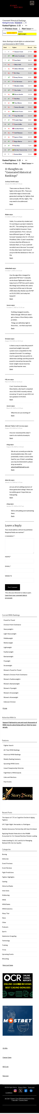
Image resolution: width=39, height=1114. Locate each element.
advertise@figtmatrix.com (20, 467)
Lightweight (8, 647)
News (4, 918)
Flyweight (7, 661)
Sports (4, 931)
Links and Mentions (10, 777)
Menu (32, 3)
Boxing (4, 854)
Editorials (5, 859)
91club (5, 708)
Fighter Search (8, 745)
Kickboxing (6, 895)
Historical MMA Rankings (12, 754)
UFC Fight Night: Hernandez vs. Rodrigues (16, 824)
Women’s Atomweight (11, 697)
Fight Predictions (8, 872)
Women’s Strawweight (11, 693)
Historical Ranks (7, 886)
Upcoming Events (8, 954)
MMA (4, 900)
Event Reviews (7, 868)
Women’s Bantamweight (12, 684)
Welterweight (8, 643)
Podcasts (5, 927)
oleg (8, 444)
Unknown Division (10, 702)
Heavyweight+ (8, 629)
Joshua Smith (10, 181)
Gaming (4, 881)
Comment (10, 536)
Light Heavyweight (10, 634)
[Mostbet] (18, 1035)
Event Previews (7, 863)
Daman (13, 1098)
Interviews (5, 891)
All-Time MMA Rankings (12, 750)
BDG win (5, 1067)
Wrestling (5, 959)
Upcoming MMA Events (11, 763)
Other (4, 922)
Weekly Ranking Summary (12, 759)
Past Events (8, 782)
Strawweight (8, 665)
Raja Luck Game (8, 965)
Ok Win (5, 1048)
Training (5, 945)
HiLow (7, 379)
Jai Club (7, 1098)
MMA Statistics (7, 909)
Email (8, 566)
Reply (11, 204)
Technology (6, 940)
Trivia (4, 950)
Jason (8, 305)
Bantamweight (8, 656)
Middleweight (8, 638)
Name (8, 557)
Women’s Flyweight (10, 688)
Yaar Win (15, 1100)
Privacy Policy (22, 1087)
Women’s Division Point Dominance (15, 674)
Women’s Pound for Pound (12, 670)
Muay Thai (5, 913)
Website (8, 576)
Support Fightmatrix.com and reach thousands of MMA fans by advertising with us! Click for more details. (20, 725)
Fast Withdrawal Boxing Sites (25, 1098)
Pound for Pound (9, 620)
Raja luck (5, 1076)
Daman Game (7, 1057)
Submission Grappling (9, 936)
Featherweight (8, 652)
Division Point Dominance (12, 625)
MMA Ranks (6, 904)
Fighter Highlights (8, 877)
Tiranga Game (23, 1100)
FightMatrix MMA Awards (12, 773)
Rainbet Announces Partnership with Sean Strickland (19, 829)
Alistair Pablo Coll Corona (14, 426)
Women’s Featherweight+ (12, 679)
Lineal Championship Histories (14, 768)
